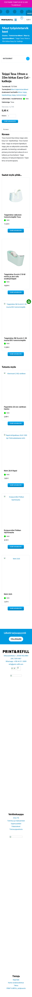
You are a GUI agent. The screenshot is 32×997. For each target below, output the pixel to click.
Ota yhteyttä (16, 639)
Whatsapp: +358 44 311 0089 (16, 661)
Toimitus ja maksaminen (16, 821)
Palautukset (16, 826)
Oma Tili (16, 818)
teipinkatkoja (6, 95)
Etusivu (4, 35)
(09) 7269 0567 (16, 659)
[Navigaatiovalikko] (15, 19)
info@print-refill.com (16, 664)
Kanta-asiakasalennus (16, 983)
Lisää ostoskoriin (10, 121)
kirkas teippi (22, 92)
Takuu (16, 985)
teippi (14, 95)
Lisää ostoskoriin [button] (16, 230)
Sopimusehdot (16, 824)
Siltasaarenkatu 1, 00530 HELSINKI (16, 656)
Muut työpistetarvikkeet (19, 89)
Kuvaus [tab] (6, 129)
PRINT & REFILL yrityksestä (16, 988)
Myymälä (16, 980)
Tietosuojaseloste (16, 829)
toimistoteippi (21, 95)
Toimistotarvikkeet (16, 35)
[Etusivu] (7, 19)
